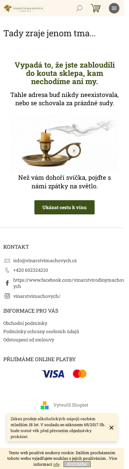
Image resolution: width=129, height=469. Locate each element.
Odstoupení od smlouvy (28, 339)
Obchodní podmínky (25, 323)
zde (56, 464)
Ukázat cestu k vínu (64, 207)
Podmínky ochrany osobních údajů (41, 331)
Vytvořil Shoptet (70, 405)
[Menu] (114, 8)
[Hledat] (79, 8)
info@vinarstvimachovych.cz (45, 260)
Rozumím (77, 464)
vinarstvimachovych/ (37, 296)
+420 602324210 (30, 270)
